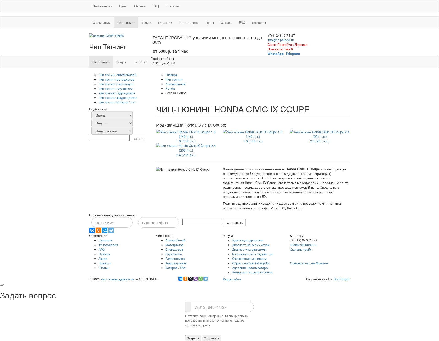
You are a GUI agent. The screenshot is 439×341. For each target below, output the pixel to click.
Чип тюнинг (173, 79)
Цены (123, 6)
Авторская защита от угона (252, 272)
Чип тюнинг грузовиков (115, 88)
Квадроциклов (175, 263)
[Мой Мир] (104, 230)
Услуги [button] (146, 22)
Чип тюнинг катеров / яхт (117, 102)
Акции (102, 258)
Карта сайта (232, 279)
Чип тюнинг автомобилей (117, 74)
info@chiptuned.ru (281, 40)
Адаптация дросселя (247, 240)
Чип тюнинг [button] (128, 22)
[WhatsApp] (200, 279)
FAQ (156, 6)
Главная (171, 74)
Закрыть (193, 338)
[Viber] (195, 279)
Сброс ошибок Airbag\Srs (251, 263)
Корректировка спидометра (252, 254)
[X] (190, 279)
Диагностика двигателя (249, 249)
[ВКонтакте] (92, 230)
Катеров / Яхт (175, 267)
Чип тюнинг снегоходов (115, 83)
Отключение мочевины (249, 258)
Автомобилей (175, 83)
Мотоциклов (174, 244)
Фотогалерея (102, 6)
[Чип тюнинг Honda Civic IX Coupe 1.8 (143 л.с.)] (253, 133)
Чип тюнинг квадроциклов (117, 97)
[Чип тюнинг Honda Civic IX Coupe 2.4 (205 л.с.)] (186, 147)
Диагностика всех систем (251, 244)
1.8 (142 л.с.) (186, 141)
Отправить (235, 222)
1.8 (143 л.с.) (253, 141)
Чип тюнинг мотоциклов (116, 79)
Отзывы (140, 6)
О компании (102, 22)
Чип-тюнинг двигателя (117, 279)
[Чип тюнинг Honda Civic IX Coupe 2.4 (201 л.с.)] (320, 133)
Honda (170, 88)
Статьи (103, 267)
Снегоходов (174, 249)
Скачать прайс (301, 249)
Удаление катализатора (250, 267)
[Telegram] (111, 230)
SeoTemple (342, 279)
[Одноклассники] (98, 230)
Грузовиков (173, 254)
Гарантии (165, 22)
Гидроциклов (175, 258)
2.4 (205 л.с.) (186, 154)
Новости (104, 263)
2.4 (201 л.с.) (319, 141)
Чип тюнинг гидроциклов (116, 93)
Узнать (138, 138)
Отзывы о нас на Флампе (309, 263)
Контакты (172, 6)
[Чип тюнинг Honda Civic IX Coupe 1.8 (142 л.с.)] (186, 133)
